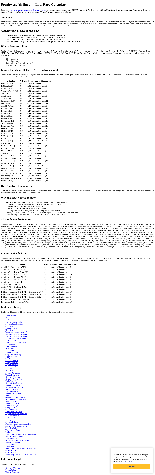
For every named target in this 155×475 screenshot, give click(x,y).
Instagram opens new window (16, 336)
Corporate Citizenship (13, 355)
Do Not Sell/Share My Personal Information (21, 448)
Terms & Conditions (12, 472)
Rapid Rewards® (11, 365)
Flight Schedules (11, 381)
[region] (132, 460)
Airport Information (12, 369)
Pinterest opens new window (15, 342)
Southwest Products (12, 385)
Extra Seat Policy (11, 428)
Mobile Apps (10, 344)
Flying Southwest (11, 363)
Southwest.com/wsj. (12, 328)
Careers (8, 359)
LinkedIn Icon (10, 340)
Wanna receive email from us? (16, 332)
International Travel (12, 367)
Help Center (9, 330)
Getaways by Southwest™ (15, 397)
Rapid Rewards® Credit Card (16, 414)
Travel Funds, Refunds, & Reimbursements (20, 434)
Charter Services (11, 410)
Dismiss (132, 466)
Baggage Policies (11, 422)
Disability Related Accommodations (18, 424)
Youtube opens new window (15, 338)
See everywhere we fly (13, 322)
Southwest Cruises (12, 418)
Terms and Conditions (13, 442)
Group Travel (10, 408)
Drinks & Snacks (11, 401)
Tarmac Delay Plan (12, 375)
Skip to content (10, 316)
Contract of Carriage (12, 377)
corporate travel (11, 450)
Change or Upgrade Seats (14, 387)
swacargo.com (10, 452)
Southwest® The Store (13, 412)
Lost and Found (11, 438)
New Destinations (11, 371)
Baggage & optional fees (14, 324)
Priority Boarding (11, 391)
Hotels (7, 395)
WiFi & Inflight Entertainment (16, 399)
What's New (9, 348)
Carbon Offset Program (13, 383)
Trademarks (9, 446)
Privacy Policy (10, 444)
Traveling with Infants (13, 430)
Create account (10, 318)
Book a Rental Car (12, 416)
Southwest (9, 320)
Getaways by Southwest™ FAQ (17, 440)
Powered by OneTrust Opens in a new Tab (20, 455)
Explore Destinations (12, 373)
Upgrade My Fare (11, 389)
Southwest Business (12, 403)
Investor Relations (11, 352)
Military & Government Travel (16, 426)
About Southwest (11, 346)
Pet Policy (9, 432)
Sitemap (8, 420)
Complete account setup (14, 436)
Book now (9, 326)
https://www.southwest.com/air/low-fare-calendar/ (29, 10)
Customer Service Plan (13, 379)
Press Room (9, 350)
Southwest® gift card (13, 393)
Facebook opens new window (16, 334)
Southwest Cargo (11, 406)
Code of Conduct (11, 361)
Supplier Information (12, 357)
